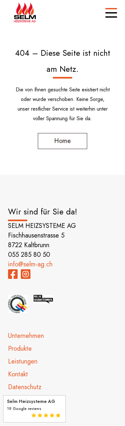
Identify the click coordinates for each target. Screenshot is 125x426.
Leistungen (23, 361)
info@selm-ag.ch (30, 264)
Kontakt (18, 374)
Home (62, 141)
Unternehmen (26, 335)
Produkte (20, 348)
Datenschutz (24, 387)
